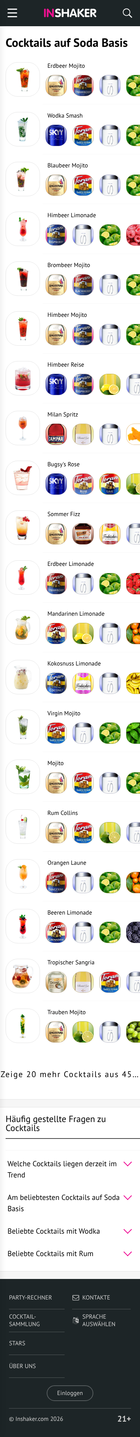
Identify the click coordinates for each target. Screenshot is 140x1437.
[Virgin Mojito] (23, 727)
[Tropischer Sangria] (23, 976)
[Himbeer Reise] (23, 378)
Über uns (22, 1366)
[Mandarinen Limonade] (23, 627)
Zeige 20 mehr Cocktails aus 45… (70, 1074)
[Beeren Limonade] (23, 926)
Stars (17, 1343)
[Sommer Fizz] (23, 527)
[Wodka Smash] (23, 129)
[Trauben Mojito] (23, 1026)
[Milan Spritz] (23, 428)
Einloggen (70, 1393)
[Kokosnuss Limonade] (23, 677)
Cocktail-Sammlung (24, 1320)
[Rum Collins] (23, 826)
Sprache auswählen (99, 1320)
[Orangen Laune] (23, 876)
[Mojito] (23, 777)
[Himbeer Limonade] (23, 229)
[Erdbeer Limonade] (23, 577)
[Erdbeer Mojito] (23, 79)
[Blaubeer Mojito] (23, 179)
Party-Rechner (30, 1297)
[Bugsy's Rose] (23, 478)
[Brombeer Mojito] (23, 278)
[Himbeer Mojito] (23, 328)
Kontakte (97, 1297)
